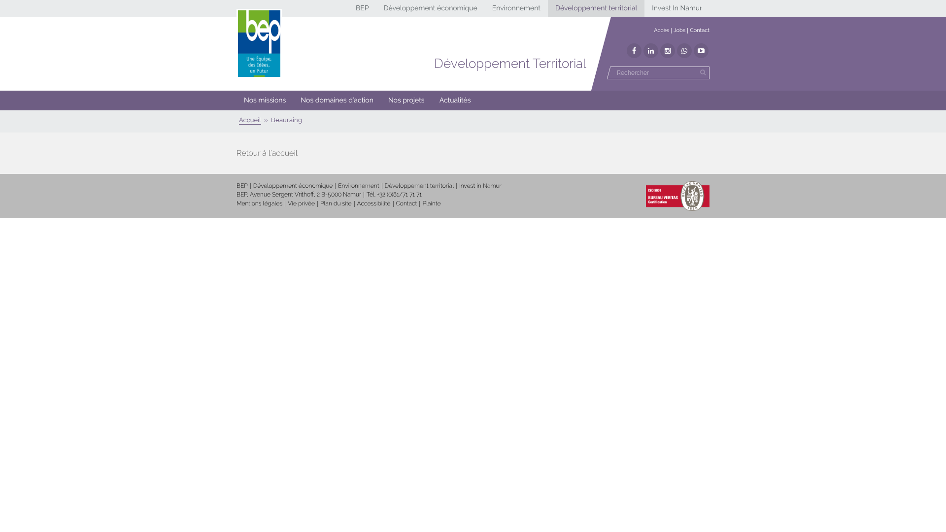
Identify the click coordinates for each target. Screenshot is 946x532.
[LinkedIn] (650, 50)
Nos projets (406, 100)
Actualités (455, 100)
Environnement (516, 8)
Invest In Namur (677, 8)
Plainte (431, 203)
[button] (337, 100)
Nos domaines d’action (337, 100)
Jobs (679, 30)
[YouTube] (701, 50)
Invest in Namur (480, 185)
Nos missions (265, 100)
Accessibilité (374, 203)
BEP (362, 8)
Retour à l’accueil (267, 153)
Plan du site (335, 203)
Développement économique (430, 8)
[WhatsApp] (684, 50)
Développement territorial (596, 8)
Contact (700, 30)
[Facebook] (634, 50)
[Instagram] (667, 50)
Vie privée (301, 203)
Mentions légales (259, 203)
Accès (661, 30)
